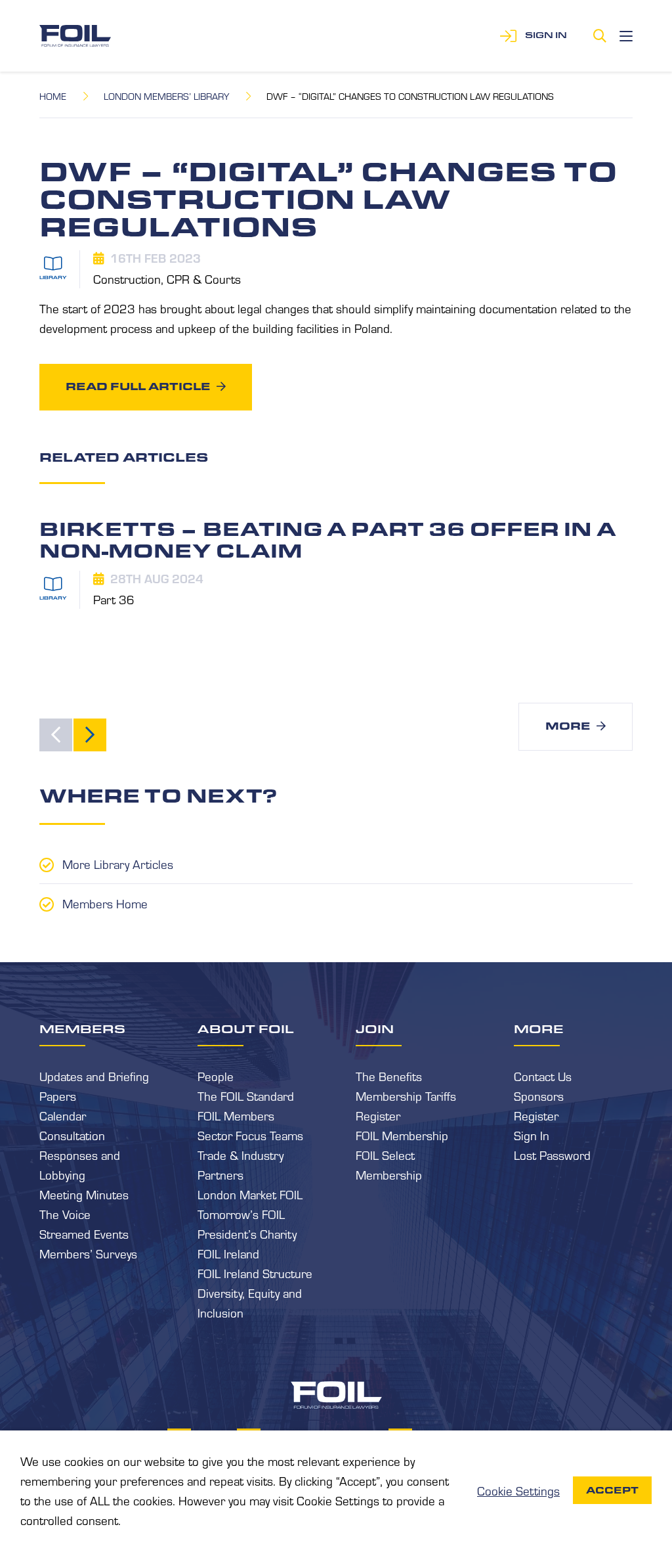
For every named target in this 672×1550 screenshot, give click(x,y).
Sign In (531, 1134)
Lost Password (552, 1154)
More (567, 726)
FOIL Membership (402, 1134)
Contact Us (543, 1075)
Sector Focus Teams (250, 1134)
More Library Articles (117, 863)
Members (82, 1028)
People (216, 1075)
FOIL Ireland (228, 1253)
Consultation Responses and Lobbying (79, 1154)
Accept (612, 1490)
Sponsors (539, 1095)
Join (375, 1028)
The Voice (65, 1213)
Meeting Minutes (84, 1194)
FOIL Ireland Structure (255, 1272)
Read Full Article (138, 386)
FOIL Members (236, 1115)
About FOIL (246, 1028)
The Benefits (389, 1075)
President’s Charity (247, 1233)
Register (378, 1115)
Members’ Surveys (88, 1253)
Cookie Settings (518, 1490)
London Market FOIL (250, 1194)
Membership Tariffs (406, 1095)
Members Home (105, 903)
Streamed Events (84, 1233)
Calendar (62, 1115)
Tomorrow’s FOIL (241, 1213)
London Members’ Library (166, 95)
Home (52, 95)
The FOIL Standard (246, 1095)
